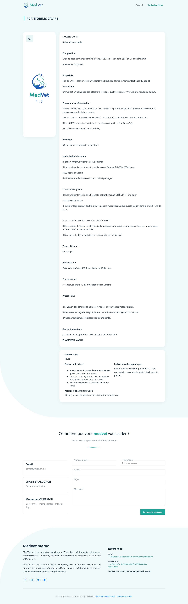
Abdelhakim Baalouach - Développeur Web (114, 596)
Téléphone (128, 460)
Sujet (76, 479)
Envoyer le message (152, 512)
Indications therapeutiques (128, 364)
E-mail (77, 469)
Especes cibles (71, 354)
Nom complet (80, 460)
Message (78, 489)
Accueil (139, 5)
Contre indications (73, 364)
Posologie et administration (78, 390)
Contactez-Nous (155, 5)
